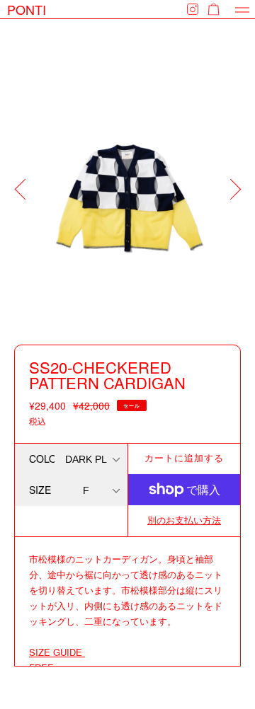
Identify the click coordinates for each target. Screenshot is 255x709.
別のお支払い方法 (184, 519)
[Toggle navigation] (242, 9)
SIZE (40, 490)
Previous (25, 196)
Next (237, 196)
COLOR (42, 458)
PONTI (26, 9)
